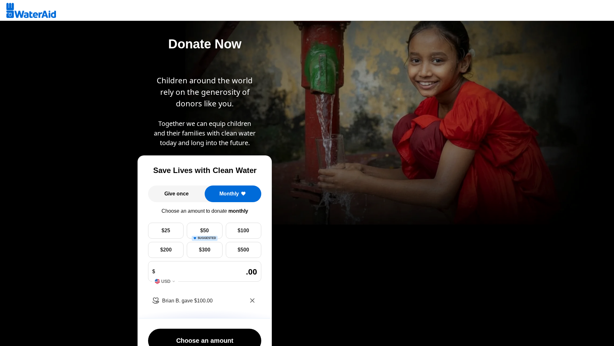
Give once (176, 193)
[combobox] (165, 281)
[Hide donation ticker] (252, 300)
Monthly (229, 193)
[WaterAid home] (31, 10)
